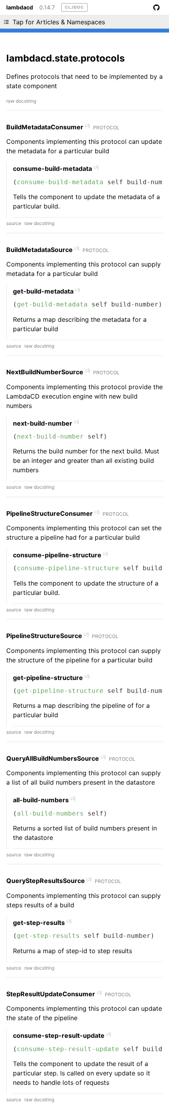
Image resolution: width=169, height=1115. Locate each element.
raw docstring (21, 101)
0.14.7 (47, 7)
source (13, 223)
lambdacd (19, 7)
